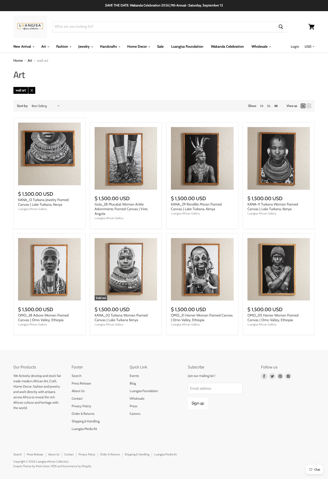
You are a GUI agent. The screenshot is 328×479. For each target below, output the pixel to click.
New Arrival (22, 46)
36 (268, 106)
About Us (78, 391)
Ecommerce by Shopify (76, 466)
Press (133, 406)
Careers (135, 414)
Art (44, 46)
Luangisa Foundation (187, 46)
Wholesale (259, 46)
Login (295, 47)
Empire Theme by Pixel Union (31, 466)
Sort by (22, 106)
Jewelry (84, 46)
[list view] (309, 106)
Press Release (81, 383)
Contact (77, 399)
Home (18, 61)
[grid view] (303, 106)
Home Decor (137, 46)
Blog (133, 383)
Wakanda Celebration (227, 46)
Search (76, 376)
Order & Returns (83, 414)
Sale (160, 46)
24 (261, 106)
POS (54, 466)
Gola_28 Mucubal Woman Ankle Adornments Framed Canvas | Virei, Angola (121, 209)
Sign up (197, 403)
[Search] (281, 27)
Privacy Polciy (81, 406)
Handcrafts (109, 46)
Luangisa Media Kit (84, 429)
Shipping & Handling (86, 421)
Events (134, 376)
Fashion (62, 46)
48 (276, 106)
